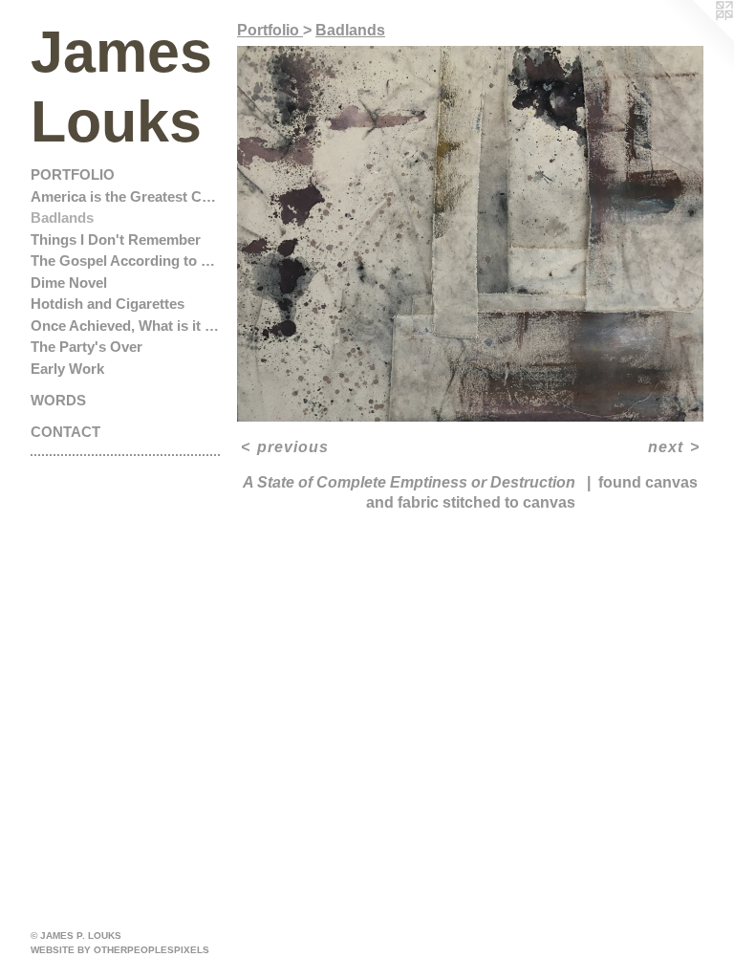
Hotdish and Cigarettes (107, 303)
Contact (65, 432)
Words (58, 400)
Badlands (62, 217)
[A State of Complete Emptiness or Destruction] (470, 234)
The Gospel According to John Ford (126, 260)
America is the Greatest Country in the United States (126, 196)
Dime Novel (69, 282)
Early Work (67, 368)
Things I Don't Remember (116, 239)
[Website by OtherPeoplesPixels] (696, 38)
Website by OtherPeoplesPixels (120, 950)
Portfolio (73, 174)
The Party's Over (86, 346)
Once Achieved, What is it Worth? (126, 325)
